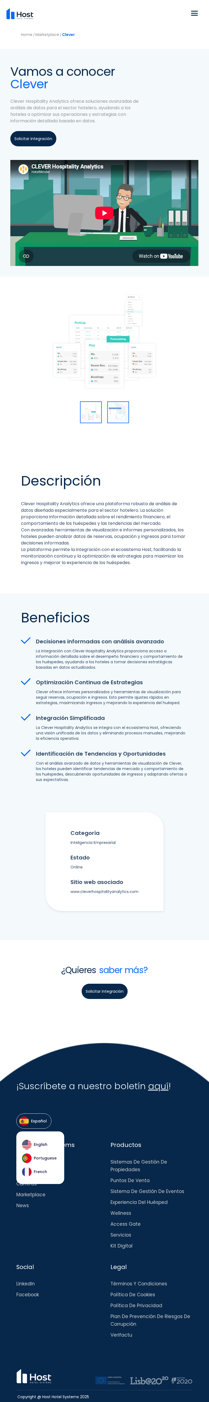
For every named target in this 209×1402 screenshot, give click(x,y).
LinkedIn (25, 1283)
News (22, 1205)
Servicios (120, 1235)
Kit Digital (121, 1246)
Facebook (27, 1294)
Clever (68, 34)
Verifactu (121, 1335)
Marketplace (47, 34)
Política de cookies (132, 1294)
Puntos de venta (130, 1180)
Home (26, 34)
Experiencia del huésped (139, 1202)
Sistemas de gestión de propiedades (138, 1166)
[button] (194, 13)
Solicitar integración (167, 34)
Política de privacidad (136, 1305)
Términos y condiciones (138, 1283)
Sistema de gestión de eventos (147, 1191)
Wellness (120, 1213)
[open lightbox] (91, 412)
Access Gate (125, 1224)
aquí (158, 1086)
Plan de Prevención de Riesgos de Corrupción (150, 1320)
